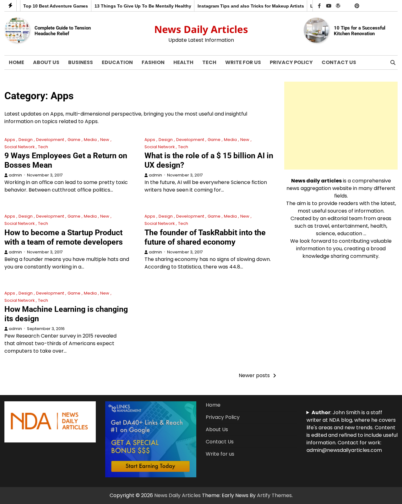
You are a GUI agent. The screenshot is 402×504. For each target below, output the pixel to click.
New (104, 139)
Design (26, 139)
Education (117, 62)
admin (15, 175)
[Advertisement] (341, 126)
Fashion (153, 62)
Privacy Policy (291, 62)
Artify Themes (274, 495)
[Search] (393, 62)
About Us (46, 62)
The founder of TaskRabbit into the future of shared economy (205, 237)
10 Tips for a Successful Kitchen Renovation (359, 30)
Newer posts (254, 375)
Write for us (243, 62)
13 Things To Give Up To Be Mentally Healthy (134, 5)
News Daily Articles (201, 29)
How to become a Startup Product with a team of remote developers (63, 237)
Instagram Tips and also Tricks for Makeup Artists (242, 5)
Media (90, 139)
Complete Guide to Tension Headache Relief (63, 30)
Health (183, 62)
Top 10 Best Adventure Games (47, 5)
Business (80, 62)
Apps (9, 139)
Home (16, 62)
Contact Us (339, 62)
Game (74, 139)
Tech (209, 62)
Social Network (19, 146)
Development (50, 139)
